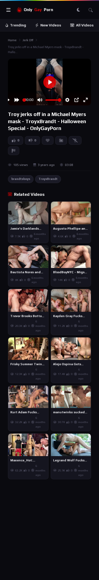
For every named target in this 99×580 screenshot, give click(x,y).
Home (12, 40)
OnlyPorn (38, 9)
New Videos (50, 25)
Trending (18, 25)
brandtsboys (20, 178)
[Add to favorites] (44, 208)
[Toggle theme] (78, 10)
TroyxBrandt (48, 178)
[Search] (90, 10)
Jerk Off (27, 40)
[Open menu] (8, 10)
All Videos (85, 25)
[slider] (24, 100)
